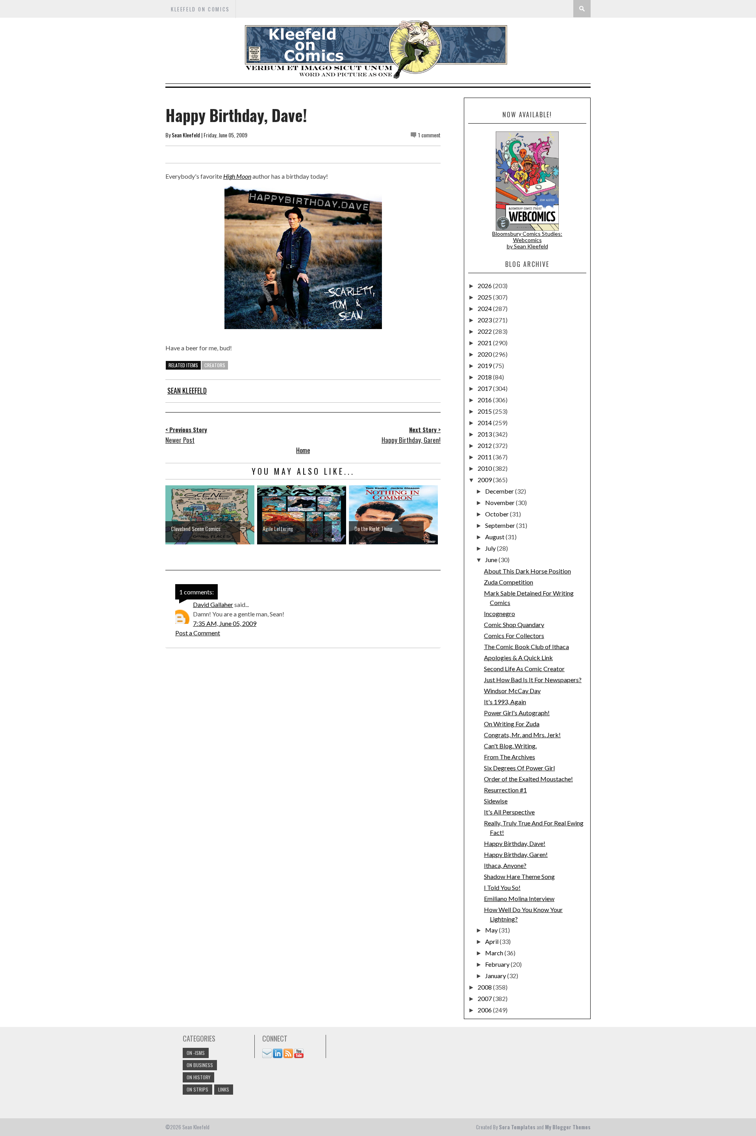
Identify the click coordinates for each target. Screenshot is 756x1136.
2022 (485, 331)
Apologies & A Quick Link (518, 657)
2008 (485, 987)
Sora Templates (517, 1127)
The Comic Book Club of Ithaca (526, 646)
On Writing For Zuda (511, 723)
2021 (485, 342)
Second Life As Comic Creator (524, 668)
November (500, 502)
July (491, 548)
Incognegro (499, 613)
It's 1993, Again (505, 701)
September (500, 525)
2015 (485, 411)
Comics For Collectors (514, 635)
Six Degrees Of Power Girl (519, 768)
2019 (485, 365)
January (496, 975)
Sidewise (496, 801)
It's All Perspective (509, 812)
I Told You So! (502, 887)
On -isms (196, 1052)
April (492, 941)
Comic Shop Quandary (514, 624)
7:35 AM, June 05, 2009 (224, 623)
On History (198, 1077)
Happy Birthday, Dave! (514, 843)
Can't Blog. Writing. (510, 745)
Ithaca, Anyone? (505, 865)
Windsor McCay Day (512, 690)
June (491, 559)
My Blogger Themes (568, 1127)
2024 (485, 308)
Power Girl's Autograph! (517, 712)
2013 (485, 434)
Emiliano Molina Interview (519, 898)
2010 (485, 468)
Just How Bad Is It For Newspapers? (533, 679)
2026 (485, 285)
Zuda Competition (508, 582)
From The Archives (509, 756)
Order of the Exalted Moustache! (528, 779)
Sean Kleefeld (186, 135)
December (500, 491)
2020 (485, 354)
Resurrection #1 (505, 790)
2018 (485, 377)
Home (303, 450)
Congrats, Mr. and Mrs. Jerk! (522, 734)
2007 (485, 998)
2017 (485, 388)
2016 (485, 399)
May (492, 930)
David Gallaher (213, 604)
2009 (485, 479)
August (495, 536)
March (494, 953)
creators (214, 365)
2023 (485, 320)
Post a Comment (197, 632)
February (498, 964)
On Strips (197, 1089)
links (223, 1089)
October (497, 514)
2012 (485, 445)
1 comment (429, 135)
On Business (200, 1065)
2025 (485, 297)
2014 (485, 422)
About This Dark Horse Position (527, 571)
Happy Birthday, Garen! (516, 854)
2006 (485, 1010)
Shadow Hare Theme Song (519, 876)
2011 (485, 457)
